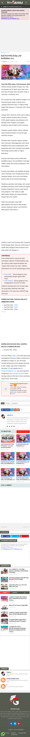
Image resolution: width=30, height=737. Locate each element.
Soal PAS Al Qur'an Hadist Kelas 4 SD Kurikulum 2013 (8, 462)
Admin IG (10, 415)
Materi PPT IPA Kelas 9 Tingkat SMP (18, 605)
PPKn (16, 305)
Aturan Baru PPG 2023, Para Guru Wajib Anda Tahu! (18, 585)
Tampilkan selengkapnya (23, 431)
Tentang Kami (5, 733)
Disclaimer (13, 733)
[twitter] (9, 426)
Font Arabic (7, 274)
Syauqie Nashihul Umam (12, 678)
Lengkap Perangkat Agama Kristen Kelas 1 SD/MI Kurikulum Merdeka (18, 613)
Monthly (14, 592)
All (25, 592)
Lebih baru (4, 527)
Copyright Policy (22, 733)
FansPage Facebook (18, 373)
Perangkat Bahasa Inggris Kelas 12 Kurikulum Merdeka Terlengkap (18, 620)
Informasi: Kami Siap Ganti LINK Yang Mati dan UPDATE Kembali (18, 578)
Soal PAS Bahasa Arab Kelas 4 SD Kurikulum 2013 (8, 478)
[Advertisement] (15, 35)
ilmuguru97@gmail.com (8, 371)
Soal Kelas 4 (15, 403)
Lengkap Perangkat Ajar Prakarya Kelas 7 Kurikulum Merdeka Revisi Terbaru (18, 598)
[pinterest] (11, 426)
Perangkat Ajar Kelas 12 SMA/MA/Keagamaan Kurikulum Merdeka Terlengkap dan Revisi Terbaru (17, 629)
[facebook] (7, 426)
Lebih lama (25, 527)
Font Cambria (8, 281)
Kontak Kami (14, 734)
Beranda (3, 52)
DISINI (13, 393)
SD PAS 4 (8, 52)
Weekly (5, 592)
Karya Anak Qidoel (18, 729)
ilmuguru (13, 355)
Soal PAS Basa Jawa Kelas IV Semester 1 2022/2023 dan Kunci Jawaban (7, 445)
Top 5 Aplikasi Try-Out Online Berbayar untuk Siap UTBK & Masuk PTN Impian (18, 570)
